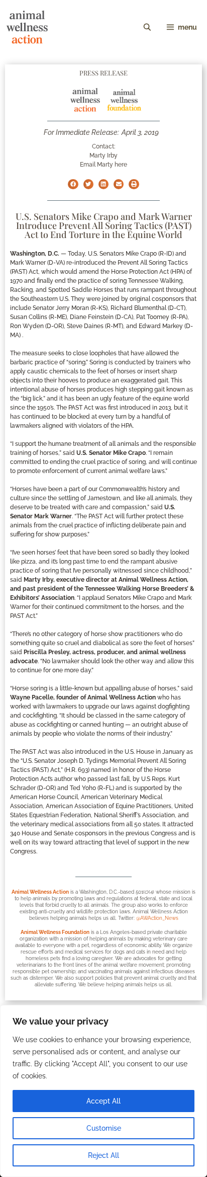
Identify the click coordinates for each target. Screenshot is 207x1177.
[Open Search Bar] (147, 27)
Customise (103, 1128)
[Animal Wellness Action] (27, 27)
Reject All (103, 1155)
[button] (73, 184)
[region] (103, 1091)
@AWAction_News (157, 918)
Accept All (103, 1101)
